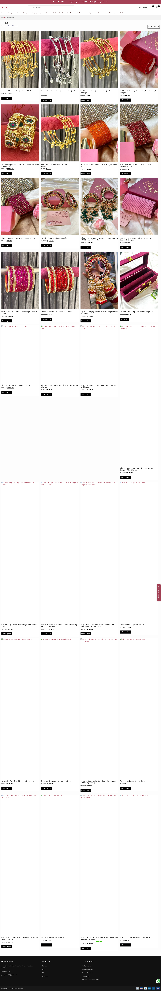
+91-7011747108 (5, 971)
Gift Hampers (113, 13)
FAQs (43, 973)
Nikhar (5, 7)
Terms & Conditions (87, 973)
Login (139, 7)
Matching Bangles (22, 13)
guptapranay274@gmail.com (9, 975)
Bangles (11, 13)
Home (3, 13)
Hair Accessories (100, 13)
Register (145, 7)
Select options (6, 98)
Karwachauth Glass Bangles (55, 13)
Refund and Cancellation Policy (90, 980)
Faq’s (121, 13)
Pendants (70, 13)
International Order (158, 592)
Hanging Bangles (37, 13)
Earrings (89, 13)
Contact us (45, 976)
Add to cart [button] (124, 319)
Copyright (4, 989)
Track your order (86, 966)
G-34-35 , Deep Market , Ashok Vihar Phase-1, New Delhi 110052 (17, 967)
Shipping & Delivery (87, 969)
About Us (44, 966)
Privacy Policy (86, 976)
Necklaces (80, 13)
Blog (43, 969)
